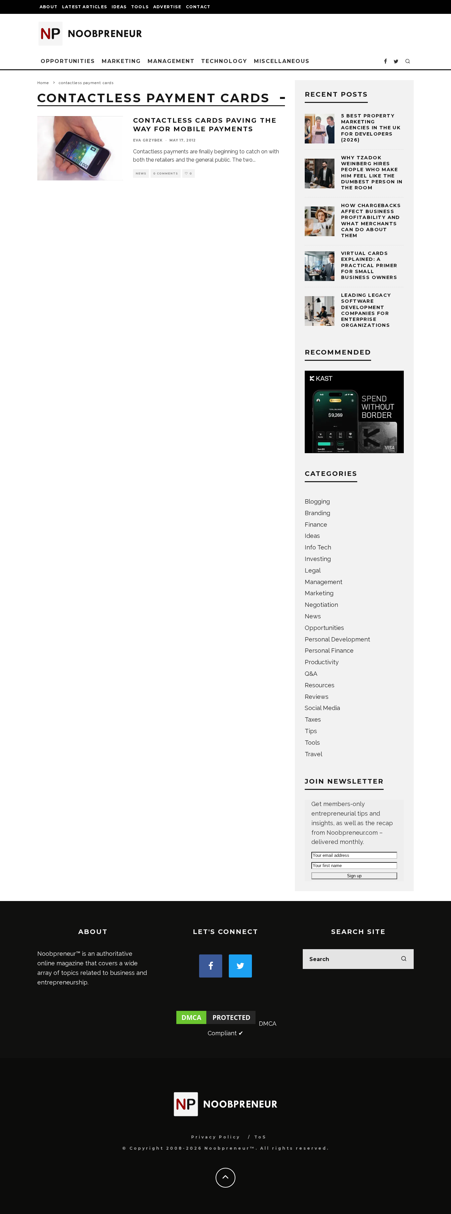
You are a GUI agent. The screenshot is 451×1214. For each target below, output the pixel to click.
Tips (311, 731)
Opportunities (68, 61)
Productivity (322, 662)
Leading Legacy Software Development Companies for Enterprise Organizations (366, 310)
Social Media (322, 707)
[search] (404, 959)
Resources (319, 685)
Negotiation (321, 604)
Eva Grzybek (148, 140)
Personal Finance (329, 650)
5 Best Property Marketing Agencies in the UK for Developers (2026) (370, 128)
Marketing (121, 61)
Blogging (317, 501)
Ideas (119, 6)
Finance (316, 524)
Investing (318, 558)
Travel (313, 754)
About (48, 6)
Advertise (167, 6)
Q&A (311, 673)
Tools (140, 6)
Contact (198, 6)
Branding (317, 513)
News (141, 173)
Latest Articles (84, 6)
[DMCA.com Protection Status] (216, 1023)
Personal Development (337, 639)
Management (171, 61)
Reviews (317, 696)
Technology (224, 61)
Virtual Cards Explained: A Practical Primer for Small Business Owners (369, 265)
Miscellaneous (282, 61)
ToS (260, 1137)
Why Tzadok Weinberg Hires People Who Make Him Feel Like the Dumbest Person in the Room (372, 173)
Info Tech (318, 547)
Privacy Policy (215, 1137)
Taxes (313, 719)
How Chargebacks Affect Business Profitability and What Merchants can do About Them (371, 220)
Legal (313, 570)
